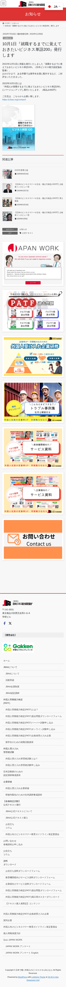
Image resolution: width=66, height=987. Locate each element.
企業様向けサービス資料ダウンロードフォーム (28, 884)
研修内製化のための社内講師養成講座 (24, 794)
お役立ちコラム (10, 826)
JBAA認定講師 (12, 693)
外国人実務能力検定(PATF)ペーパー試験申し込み (29, 722)
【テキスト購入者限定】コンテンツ (23, 903)
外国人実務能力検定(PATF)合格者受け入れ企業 (28, 735)
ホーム (6, 660)
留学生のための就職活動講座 (19, 742)
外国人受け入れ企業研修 (17, 788)
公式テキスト (27, 233)
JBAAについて (12, 673)
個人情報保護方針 (12, 933)
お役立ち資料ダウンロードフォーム (23, 871)
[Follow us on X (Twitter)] (10, 623)
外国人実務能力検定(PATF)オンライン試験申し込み (30, 729)
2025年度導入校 (21, 170)
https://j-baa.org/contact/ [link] (14, 99)
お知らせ (7, 38)
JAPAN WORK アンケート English (22, 953)
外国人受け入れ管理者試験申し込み (23, 765)
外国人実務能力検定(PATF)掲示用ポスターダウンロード (33, 897)
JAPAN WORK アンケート (18, 946)
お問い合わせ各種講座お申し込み (13, 843)
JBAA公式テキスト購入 (17, 817)
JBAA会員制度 (12, 686)
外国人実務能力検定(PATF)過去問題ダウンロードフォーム (34, 716)
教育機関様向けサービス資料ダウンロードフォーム (30, 877)
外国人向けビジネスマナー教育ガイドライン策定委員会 (32, 834)
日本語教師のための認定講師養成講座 (13, 773)
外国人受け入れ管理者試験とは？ (22, 758)
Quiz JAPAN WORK (12, 940)
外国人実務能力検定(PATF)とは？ (22, 709)
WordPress (22, 977)
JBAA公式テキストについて (19, 811)
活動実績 (10, 680)
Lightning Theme (38, 977)
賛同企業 (7, 920)
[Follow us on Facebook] (4, 623)
